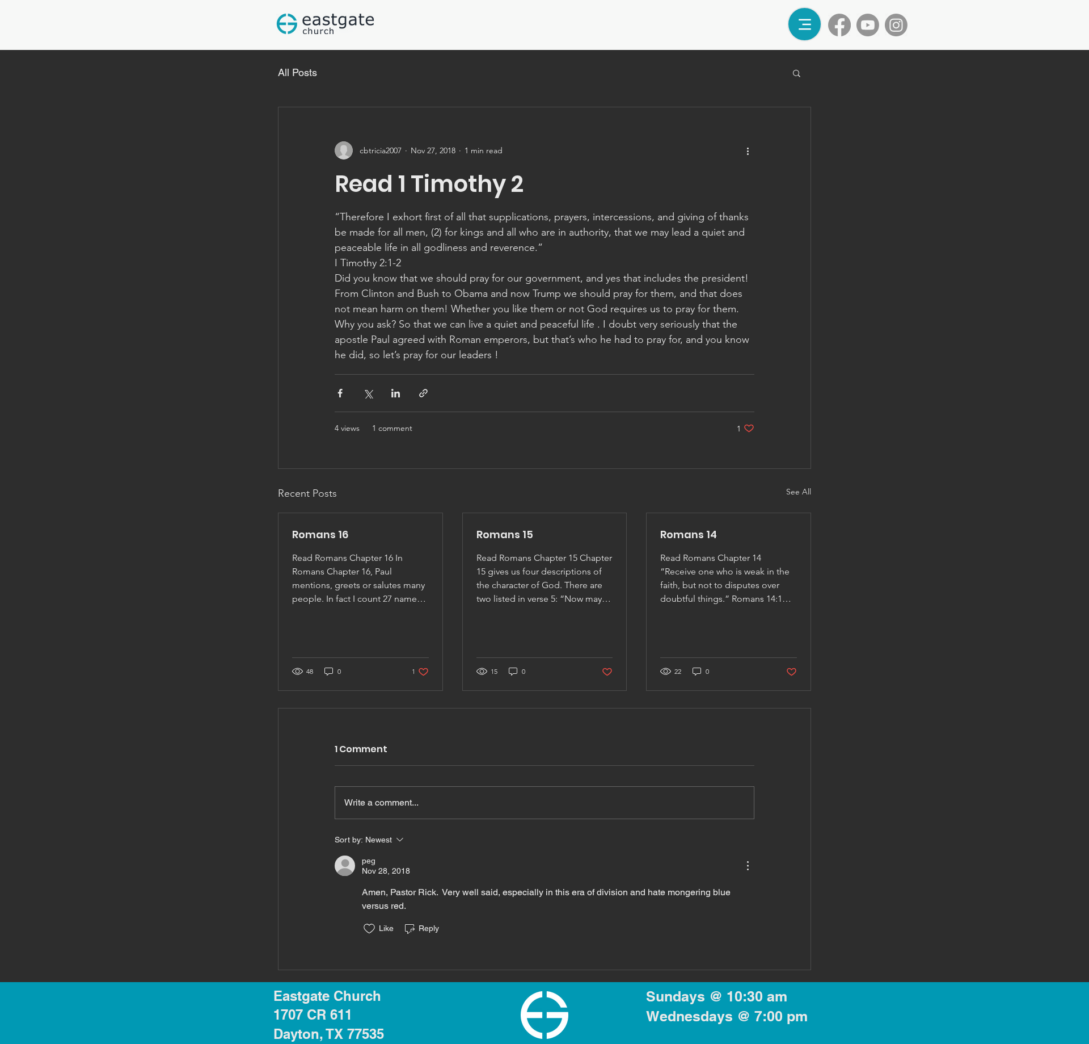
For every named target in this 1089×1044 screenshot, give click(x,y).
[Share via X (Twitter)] (367, 393)
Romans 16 (320, 534)
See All (798, 492)
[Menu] (804, 24)
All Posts (297, 72)
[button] (796, 72)
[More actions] (747, 150)
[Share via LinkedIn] (395, 393)
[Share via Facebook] (340, 393)
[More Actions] (747, 866)
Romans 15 (504, 534)
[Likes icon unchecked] (369, 929)
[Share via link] (423, 393)
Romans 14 (688, 534)
